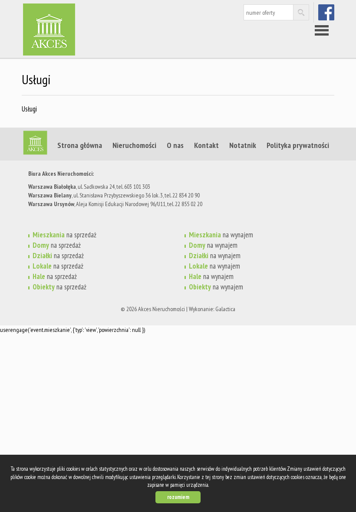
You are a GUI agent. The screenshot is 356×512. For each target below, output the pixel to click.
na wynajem (221, 235)
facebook (327, 12)
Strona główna (79, 145)
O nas (175, 145)
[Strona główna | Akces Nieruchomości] (89, 17)
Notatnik (242, 145)
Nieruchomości (134, 145)
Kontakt (206, 145)
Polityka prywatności (298, 145)
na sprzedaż (64, 235)
